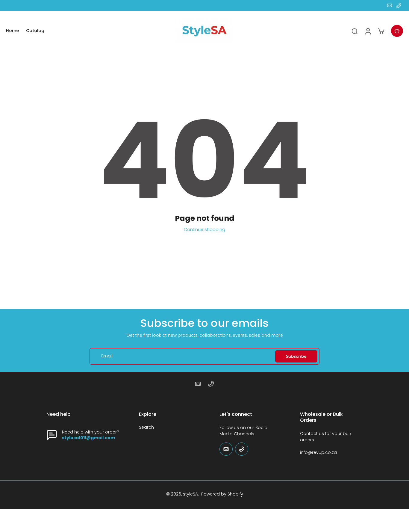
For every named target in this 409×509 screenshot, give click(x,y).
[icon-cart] (380, 31)
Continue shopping (204, 229)
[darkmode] (397, 31)
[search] (354, 31)
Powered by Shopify (222, 494)
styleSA (190, 494)
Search (146, 427)
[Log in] (367, 30)
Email (107, 356)
